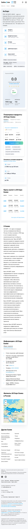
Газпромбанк (4, 446)
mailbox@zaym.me (7, 487)
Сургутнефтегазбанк (20, 460)
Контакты (7, 480)
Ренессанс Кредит (5, 450)
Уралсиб (17, 433)
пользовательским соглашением (8, 506)
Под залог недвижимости (11, 127)
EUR (12, 2)
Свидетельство (4, 512)
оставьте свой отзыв (14, 83)
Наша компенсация (6, 482)
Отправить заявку (14, 143)
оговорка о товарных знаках (13, 511)
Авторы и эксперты (14, 480)
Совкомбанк (4, 444)
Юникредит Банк (5, 456)
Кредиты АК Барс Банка (10, 161)
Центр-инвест (4, 461)
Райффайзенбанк (19, 441)
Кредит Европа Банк (20, 455)
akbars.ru (11, 365)
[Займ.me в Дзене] (2, 477)
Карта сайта (14, 482)
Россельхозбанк (5, 433)
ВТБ (2, 441)
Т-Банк (16, 436)
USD (12, 1)
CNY (5, 211)
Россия (16, 457)
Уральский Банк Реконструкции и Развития (5, 437)
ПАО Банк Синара (19, 452)
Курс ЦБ (21, 195)
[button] (22, 2)
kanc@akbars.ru (10, 372)
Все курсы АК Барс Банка (17, 217)
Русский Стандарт (5, 459)
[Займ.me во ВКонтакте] (6, 477)
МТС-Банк (17, 450)
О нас (2, 480)
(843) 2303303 (15, 368)
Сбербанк (17, 438)
